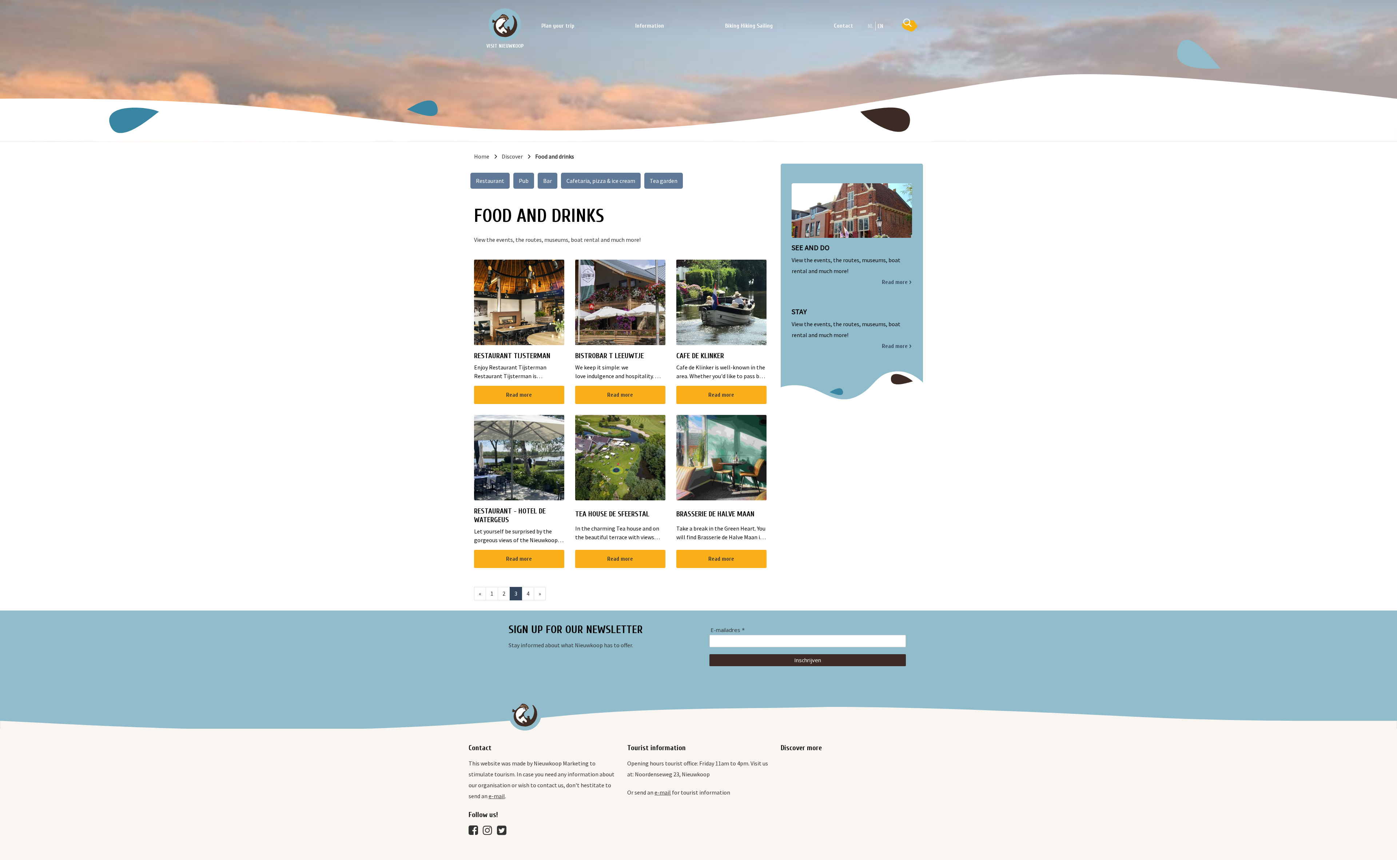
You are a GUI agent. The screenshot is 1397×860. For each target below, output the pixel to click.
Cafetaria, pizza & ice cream (600, 180)
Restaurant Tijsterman (512, 356)
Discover (512, 156)
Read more (519, 395)
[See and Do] (852, 210)
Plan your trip (557, 26)
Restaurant (490, 180)
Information (649, 26)
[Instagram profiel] (489, 832)
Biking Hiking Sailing (749, 26)
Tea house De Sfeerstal (612, 514)
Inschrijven (807, 660)
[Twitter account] (503, 832)
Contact (843, 26)
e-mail (497, 796)
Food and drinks (554, 156)
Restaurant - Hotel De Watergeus (510, 515)
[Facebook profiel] (475, 832)
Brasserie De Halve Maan (715, 514)
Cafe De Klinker (700, 356)
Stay (799, 311)
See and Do (810, 247)
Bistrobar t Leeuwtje (609, 356)
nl (870, 26)
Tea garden (663, 180)
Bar (547, 180)
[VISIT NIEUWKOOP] (505, 24)
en (880, 26)
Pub (524, 180)
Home (481, 156)
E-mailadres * (728, 630)
